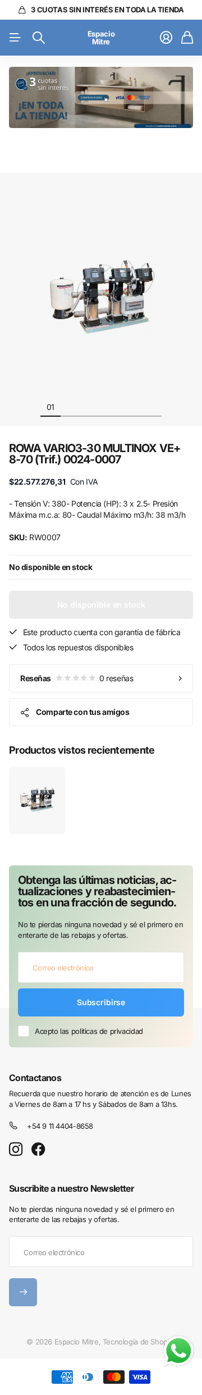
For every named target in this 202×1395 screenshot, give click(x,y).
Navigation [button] (15, 37)
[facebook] (38, 1149)
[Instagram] (15, 1150)
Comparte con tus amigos (82, 712)
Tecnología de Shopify (139, 1341)
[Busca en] (39, 37)
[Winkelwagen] (187, 38)
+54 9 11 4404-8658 (60, 1126)
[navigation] (71, 406)
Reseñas (76, 678)
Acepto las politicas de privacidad (89, 1031)
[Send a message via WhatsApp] (178, 1351)
